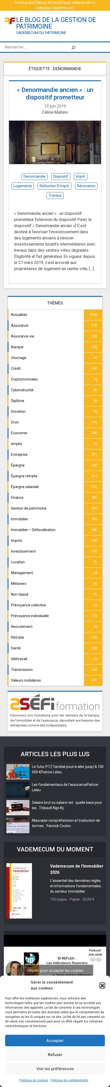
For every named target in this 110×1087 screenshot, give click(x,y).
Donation (18, 411)
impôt (80, 176)
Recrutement (21, 627)
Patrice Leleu (51, 772)
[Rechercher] (73, 47)
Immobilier (19, 519)
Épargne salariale (25, 487)
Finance (17, 497)
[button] (102, 985)
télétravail (19, 659)
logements (23, 186)
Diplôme (17, 401)
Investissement (23, 551)
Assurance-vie (22, 336)
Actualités (19, 315)
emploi (16, 444)
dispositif (60, 176)
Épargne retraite (24, 476)
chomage (18, 358)
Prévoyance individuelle (30, 616)
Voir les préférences (55, 1068)
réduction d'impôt (54, 186)
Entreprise (19, 454)
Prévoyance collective (28, 605)
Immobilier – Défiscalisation (33, 530)
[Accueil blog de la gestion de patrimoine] (10, 20)
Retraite (17, 637)
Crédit (16, 368)
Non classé (19, 594)
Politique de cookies (33, 1080)
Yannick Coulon (58, 826)
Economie (19, 433)
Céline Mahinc (55, 112)
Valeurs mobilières (26, 680)
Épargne (18, 465)
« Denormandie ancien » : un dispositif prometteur (55, 93)
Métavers (18, 584)
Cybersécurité (22, 390)
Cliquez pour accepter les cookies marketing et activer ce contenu (55, 973)
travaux (55, 195)
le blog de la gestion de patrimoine (56, 23)
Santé (16, 648)
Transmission (22, 670)
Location (18, 562)
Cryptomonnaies (24, 379)
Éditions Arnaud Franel (53, 3)
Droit (15, 422)
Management (22, 573)
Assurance (19, 325)
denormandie (35, 176)
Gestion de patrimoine (29, 508)
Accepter (55, 1040)
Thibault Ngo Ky (51, 808)
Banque (17, 347)
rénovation (86, 186)
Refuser (55, 1054)
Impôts (16, 541)
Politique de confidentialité (69, 1080)
